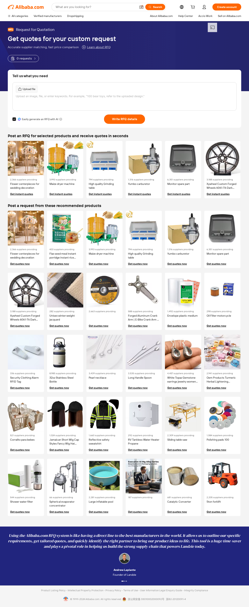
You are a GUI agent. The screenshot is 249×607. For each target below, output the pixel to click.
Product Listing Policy (53, 590)
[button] (141, 7)
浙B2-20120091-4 (176, 599)
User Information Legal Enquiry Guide (161, 590)
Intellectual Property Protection (86, 590)
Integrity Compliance (196, 590)
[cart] (193, 7)
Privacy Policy (113, 590)
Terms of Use (131, 590)
